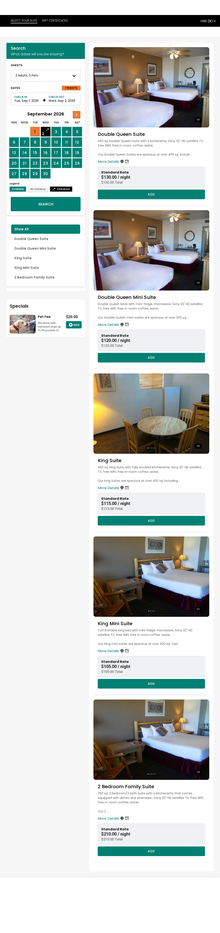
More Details (109, 161)
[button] (46, 75)
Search (45, 204)
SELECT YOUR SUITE (24, 20)
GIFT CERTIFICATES (55, 20)
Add (76, 325)
